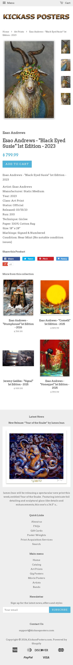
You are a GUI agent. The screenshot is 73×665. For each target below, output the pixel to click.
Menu (10, 3)
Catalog (36, 564)
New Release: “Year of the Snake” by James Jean (36, 422)
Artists (36, 582)
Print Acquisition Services (36, 539)
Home (6, 31)
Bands (36, 587)
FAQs (36, 526)
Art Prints (19, 31)
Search (36, 544)
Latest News (36, 416)
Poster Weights (36, 535)
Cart (67, 3)
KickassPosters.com (40, 639)
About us (36, 521)
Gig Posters (36, 573)
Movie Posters (36, 578)
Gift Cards (36, 530)
